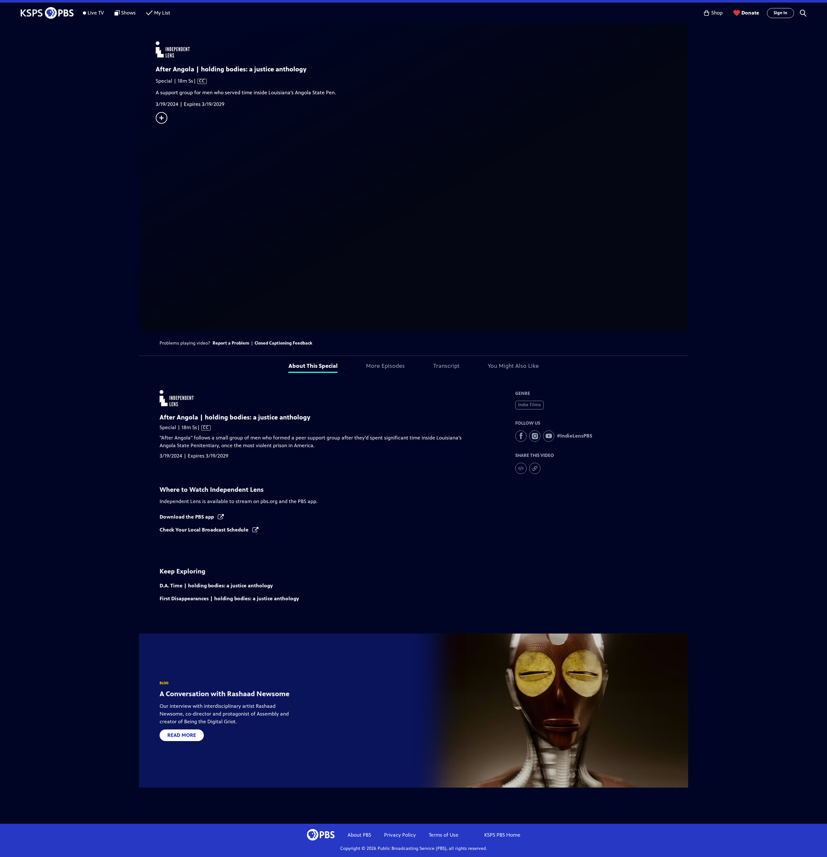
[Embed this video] (521, 468)
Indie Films (529, 405)
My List (162, 13)
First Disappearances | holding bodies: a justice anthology (229, 598)
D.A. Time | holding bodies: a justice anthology (216, 586)
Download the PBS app (187, 517)
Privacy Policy (400, 835)
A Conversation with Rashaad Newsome (224, 693)
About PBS (359, 835)
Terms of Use (443, 835)
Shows (128, 13)
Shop (717, 13)
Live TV (96, 13)
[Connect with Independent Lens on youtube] (548, 436)
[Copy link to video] (534, 468)
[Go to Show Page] (422, 49)
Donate (750, 13)
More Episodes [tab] (385, 365)
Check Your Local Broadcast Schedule (205, 530)
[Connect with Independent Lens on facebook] (521, 436)
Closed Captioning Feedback (283, 343)
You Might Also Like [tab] (513, 365)
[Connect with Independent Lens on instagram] (534, 436)
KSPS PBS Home (502, 835)
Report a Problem (231, 343)
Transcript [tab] (446, 365)
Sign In (780, 12)
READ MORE (181, 735)
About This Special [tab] (313, 365)
